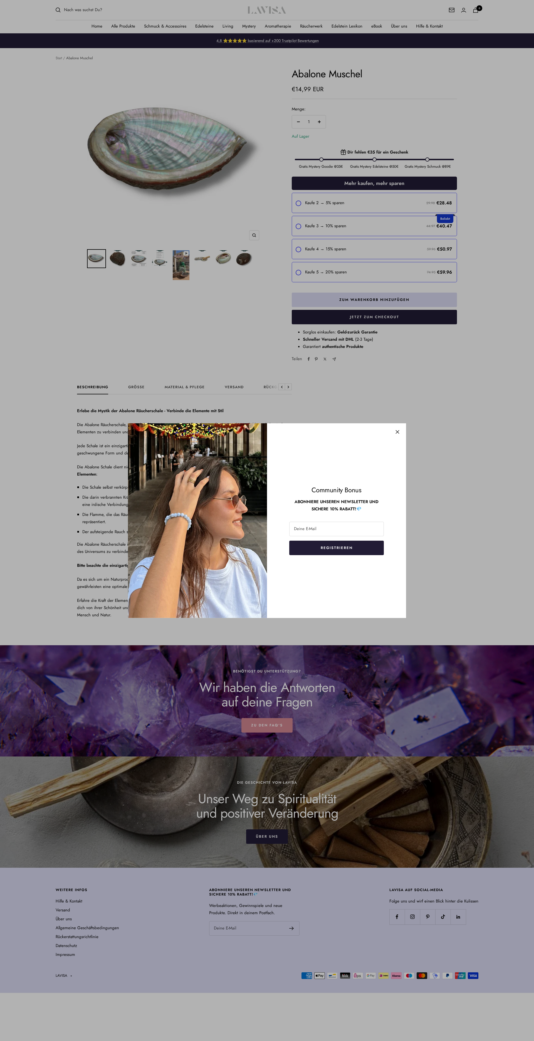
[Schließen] (397, 432)
